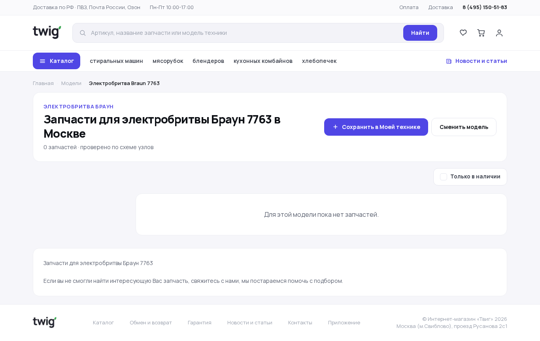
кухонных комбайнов (263, 60)
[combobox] (244, 33)
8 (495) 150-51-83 (485, 7)
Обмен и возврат (151, 322)
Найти (420, 32)
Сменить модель (464, 127)
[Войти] (499, 33)
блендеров (208, 60)
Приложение (344, 322)
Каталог (62, 60)
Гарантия (199, 322)
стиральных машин (116, 60)
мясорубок (168, 60)
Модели (71, 83)
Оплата (409, 7)
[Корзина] (481, 33)
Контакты (300, 322)
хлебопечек (319, 60)
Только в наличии (475, 176)
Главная (43, 83)
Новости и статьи (481, 60)
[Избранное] (463, 33)
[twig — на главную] (47, 33)
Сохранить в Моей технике (381, 127)
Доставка (440, 7)
